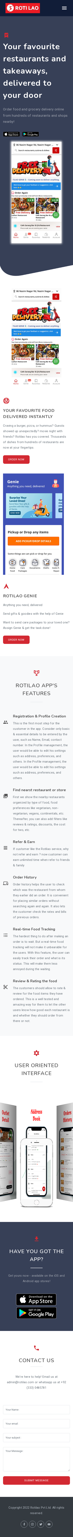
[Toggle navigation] (64, 8)
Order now (16, 459)
